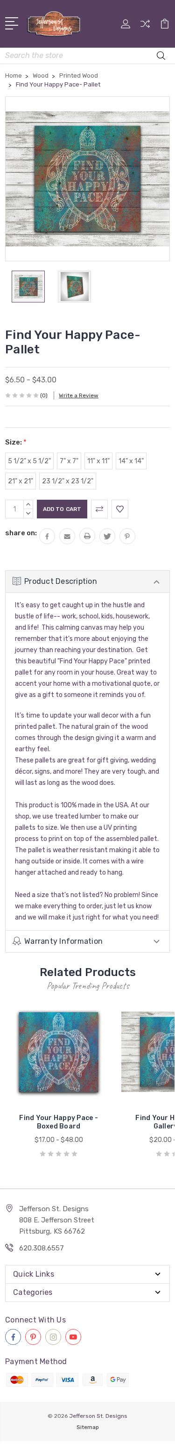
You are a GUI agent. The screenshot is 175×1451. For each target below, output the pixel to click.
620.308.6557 (41, 1248)
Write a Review (78, 395)
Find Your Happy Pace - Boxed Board (58, 1122)
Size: (16, 442)
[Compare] (145, 27)
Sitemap (88, 1427)
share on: (21, 533)
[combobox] (87, 56)
